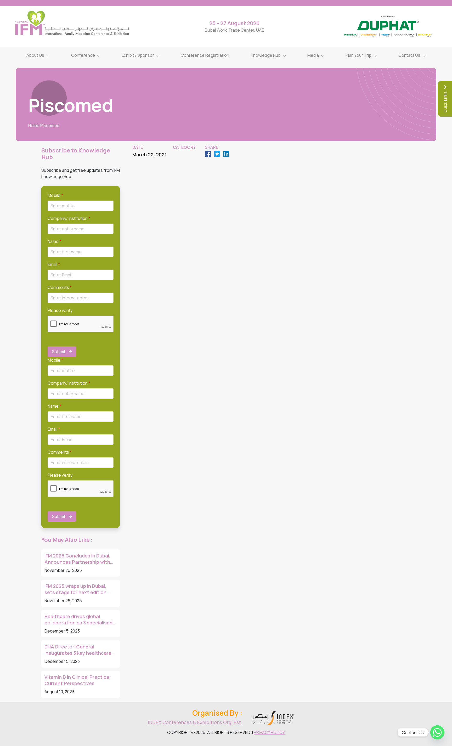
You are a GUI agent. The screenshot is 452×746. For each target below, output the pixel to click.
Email (54, 264)
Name (54, 241)
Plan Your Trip (358, 55)
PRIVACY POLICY (269, 732)
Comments (60, 287)
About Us (35, 55)
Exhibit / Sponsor (138, 55)
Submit (58, 352)
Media (313, 55)
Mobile (55, 195)
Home (33, 125)
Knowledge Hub (266, 55)
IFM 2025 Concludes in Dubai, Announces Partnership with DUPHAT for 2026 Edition (77, 559)
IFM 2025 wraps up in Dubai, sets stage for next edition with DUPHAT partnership (75, 589)
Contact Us (409, 55)
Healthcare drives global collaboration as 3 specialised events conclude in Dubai (78, 619)
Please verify (60, 310)
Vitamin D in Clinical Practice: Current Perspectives (77, 680)
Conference (83, 55)
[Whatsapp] (437, 732)
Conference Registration (205, 55)
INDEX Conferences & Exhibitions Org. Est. (195, 722)
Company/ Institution (69, 218)
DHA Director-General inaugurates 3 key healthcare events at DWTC (77, 650)
